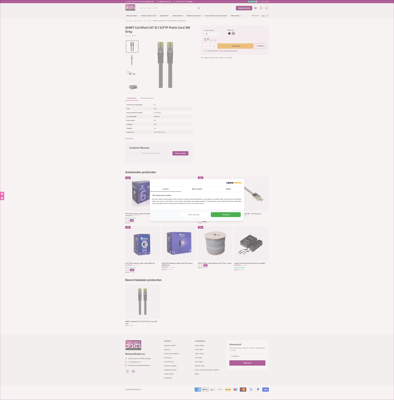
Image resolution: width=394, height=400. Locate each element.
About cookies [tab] (197, 189)
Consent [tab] (165, 189)
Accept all (226, 214)
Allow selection (194, 214)
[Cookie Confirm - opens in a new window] (234, 182)
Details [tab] (228, 189)
